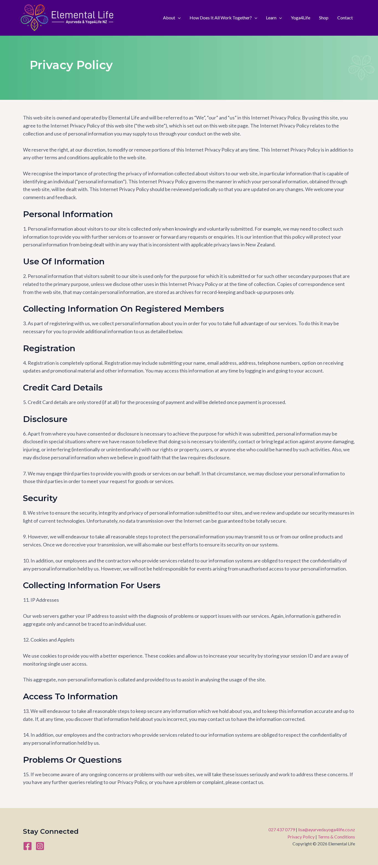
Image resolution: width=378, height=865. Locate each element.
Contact (345, 17)
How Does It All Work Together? (221, 17)
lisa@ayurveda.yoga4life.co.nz (326, 829)
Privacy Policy (301, 836)
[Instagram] (40, 846)
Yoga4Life (300, 17)
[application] (178, 17)
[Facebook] (27, 846)
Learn (271, 17)
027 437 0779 (281, 829)
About (169, 17)
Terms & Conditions (336, 836)
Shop (323, 17)
